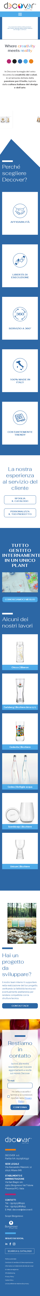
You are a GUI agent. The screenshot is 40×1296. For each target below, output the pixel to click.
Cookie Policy (9, 1280)
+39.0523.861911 (17, 1203)
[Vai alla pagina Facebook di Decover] (10, 1244)
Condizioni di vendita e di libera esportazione (19, 1262)
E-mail (11, 1080)
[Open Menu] (20, 14)
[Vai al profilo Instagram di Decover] (14, 1244)
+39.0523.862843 (18, 1206)
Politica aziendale (10, 1259)
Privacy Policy (9, 1276)
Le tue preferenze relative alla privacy (17, 1283)
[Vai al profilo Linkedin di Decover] (6, 1244)
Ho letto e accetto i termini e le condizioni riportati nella (21, 1096)
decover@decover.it (22, 1209)
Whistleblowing (10, 1273)
